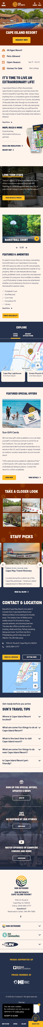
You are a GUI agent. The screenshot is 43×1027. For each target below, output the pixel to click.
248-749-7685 (29, 911)
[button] (12, 146)
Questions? (21, 908)
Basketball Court (16, 240)
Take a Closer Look (21, 492)
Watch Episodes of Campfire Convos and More (21, 849)
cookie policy (19, 1011)
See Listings (34, 68)
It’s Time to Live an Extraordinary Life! (18, 80)
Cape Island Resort (21, 32)
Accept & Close (11, 1016)
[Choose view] (37, 365)
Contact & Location (22, 603)
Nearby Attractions (28, 335)
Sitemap (22, 1002)
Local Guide (15, 335)
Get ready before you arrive (16, 703)
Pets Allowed (13, 56)
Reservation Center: (15, 911)
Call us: (15, 906)
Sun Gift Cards (10, 432)
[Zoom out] (37, 358)
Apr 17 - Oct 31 (34, 62)
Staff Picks (21, 537)
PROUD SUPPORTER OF (21, 960)
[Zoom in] (37, 354)
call (39, 5)
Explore (21, 327)
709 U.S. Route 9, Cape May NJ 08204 (21, 643)
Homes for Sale (14, 68)
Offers (15, 1024)
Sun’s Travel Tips (16, 709)
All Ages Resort (14, 50)
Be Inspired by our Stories (21, 819)
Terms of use (20, 691)
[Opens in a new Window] (21, 964)
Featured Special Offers (21, 393)
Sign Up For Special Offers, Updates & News (21, 789)
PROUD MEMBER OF (21, 975)
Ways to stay (5, 1024)
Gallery (24, 1024)
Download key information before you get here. (11, 134)
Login (35, 5)
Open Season (14, 62)
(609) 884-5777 (12, 646)
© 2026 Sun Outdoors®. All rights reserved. (21, 997)
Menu (4, 5)
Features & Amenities (15, 254)
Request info (35, 1024)
